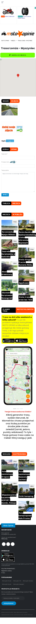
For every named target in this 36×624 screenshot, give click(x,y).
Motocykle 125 (17, 581)
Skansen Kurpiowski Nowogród (7, 295)
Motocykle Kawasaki (18, 584)
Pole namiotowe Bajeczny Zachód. (24, 475)
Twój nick (4, 154)
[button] (3, 376)
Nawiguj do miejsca (18, 55)
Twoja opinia (5, 170)
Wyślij (5, 195)
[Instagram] (13, 544)
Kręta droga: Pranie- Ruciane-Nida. (25, 262)
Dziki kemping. (26, 496)
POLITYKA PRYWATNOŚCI (8, 568)
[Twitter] (8, 544)
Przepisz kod (5, 162)
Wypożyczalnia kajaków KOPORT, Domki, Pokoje (8, 499)
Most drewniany (6, 273)
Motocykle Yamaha (28, 581)
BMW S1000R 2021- (10, 16)
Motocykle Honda (6, 581)
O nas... (3, 572)
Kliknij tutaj (4, 538)
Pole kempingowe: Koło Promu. (25, 516)
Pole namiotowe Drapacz (7, 474)
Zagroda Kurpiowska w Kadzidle (8, 254)
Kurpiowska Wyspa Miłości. (8, 233)
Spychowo (24, 283)
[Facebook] (4, 544)
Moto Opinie (5, 40)
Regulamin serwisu (6, 570)
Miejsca (13, 40)
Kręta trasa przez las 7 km (25, 298)
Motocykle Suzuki (6, 584)
